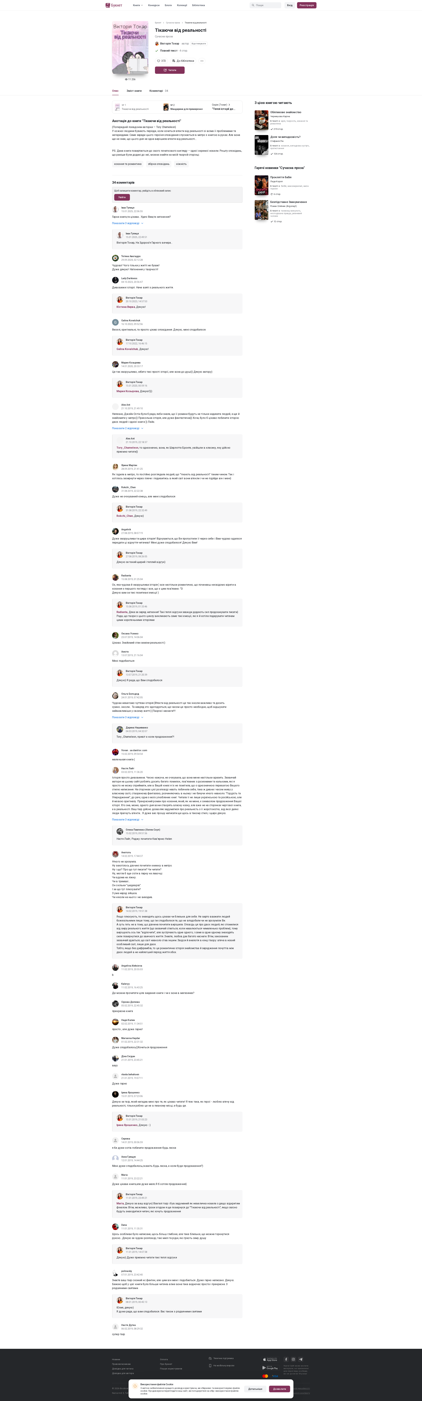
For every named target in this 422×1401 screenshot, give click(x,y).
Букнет (158, 23)
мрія (283, 121)
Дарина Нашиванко (137, 727)
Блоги (168, 5)
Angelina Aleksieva (131, 965)
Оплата (164, 1359)
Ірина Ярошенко (130, 1092)
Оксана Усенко (129, 633)
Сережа (125, 1138)
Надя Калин (128, 1020)
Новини (116, 1359)
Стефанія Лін (277, 141)
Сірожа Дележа (130, 1002)
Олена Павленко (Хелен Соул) (143, 829)
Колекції (182, 5)
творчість (291, 121)
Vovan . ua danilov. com (134, 750)
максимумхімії (295, 186)
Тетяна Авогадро (131, 256)
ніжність (181, 164)
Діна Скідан (128, 1056)
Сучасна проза (173, 23)
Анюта (125, 651)
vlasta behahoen (130, 1074)
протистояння (277, 148)
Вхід (289, 5)
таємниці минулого (290, 211)
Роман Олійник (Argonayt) (283, 206)
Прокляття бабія (280, 177)
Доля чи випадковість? (285, 137)
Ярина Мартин (129, 465)
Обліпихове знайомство (285, 112)
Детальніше (255, 1389)
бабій (283, 186)
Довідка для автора (123, 1373)
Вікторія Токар (169, 43)
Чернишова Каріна (280, 116)
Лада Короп (276, 181)
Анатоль (126, 852)
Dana (124, 1225)
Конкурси (154, 5)
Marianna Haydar (130, 1038)
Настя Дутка (128, 1325)
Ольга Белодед (130, 694)
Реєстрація (307, 5)
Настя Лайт (127, 768)
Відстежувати (199, 43)
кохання (285, 146)
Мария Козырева (130, 362)
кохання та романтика (127, 164)
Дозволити (279, 1389)
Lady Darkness (129, 278)
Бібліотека (198, 5)
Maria (124, 1175)
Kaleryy (125, 984)
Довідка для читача (122, 1368)
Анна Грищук (128, 1156)
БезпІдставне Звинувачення (288, 202)
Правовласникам (121, 1364)
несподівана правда (280, 213)
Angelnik (126, 529)
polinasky (126, 1271)
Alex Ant (125, 404)
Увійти (122, 197)
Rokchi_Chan (128, 487)
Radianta (126, 575)
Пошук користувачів (171, 1368)
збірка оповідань (158, 164)
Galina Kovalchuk (130, 320)
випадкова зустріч (299, 146)
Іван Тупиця (127, 207)
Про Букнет (166, 1364)
